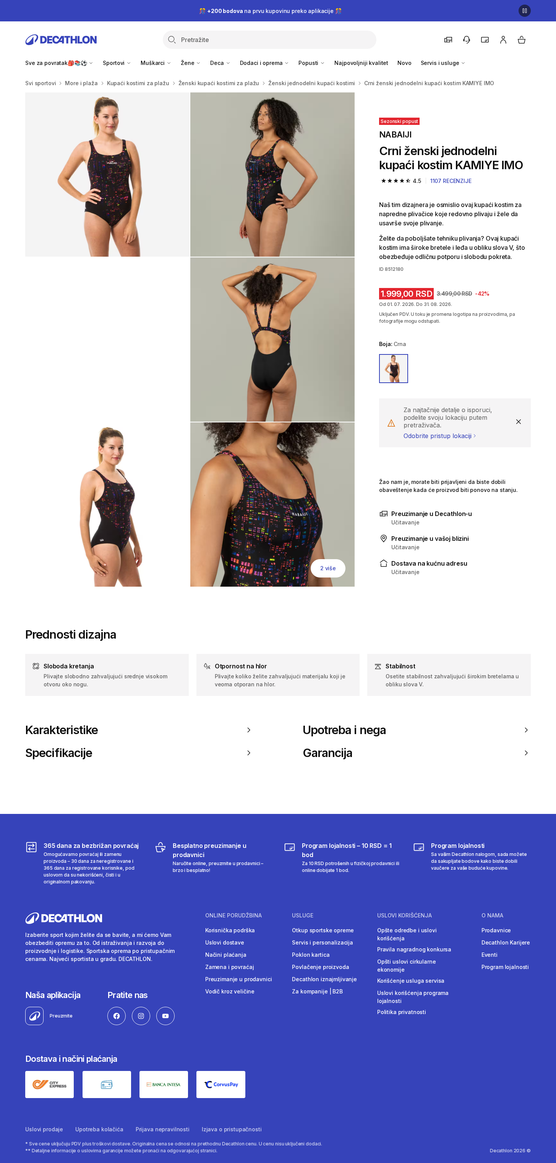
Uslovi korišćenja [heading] (404, 915)
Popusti (309, 63)
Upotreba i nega (344, 730)
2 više (328, 568)
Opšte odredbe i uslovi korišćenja (407, 934)
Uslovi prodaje (44, 1129)
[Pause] (525, 11)
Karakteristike (61, 730)
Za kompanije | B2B (317, 991)
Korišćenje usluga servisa (411, 980)
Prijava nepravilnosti (163, 1129)
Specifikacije (58, 753)
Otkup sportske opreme (322, 930)
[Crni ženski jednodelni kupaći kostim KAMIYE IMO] (107, 174)
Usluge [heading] (302, 915)
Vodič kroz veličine (229, 991)
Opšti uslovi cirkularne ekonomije (406, 965)
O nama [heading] (492, 915)
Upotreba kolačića (99, 1129)
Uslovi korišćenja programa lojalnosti (413, 997)
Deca (217, 63)
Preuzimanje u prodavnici (238, 979)
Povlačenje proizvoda (320, 967)
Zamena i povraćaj (229, 967)
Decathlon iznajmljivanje (324, 979)
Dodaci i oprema (262, 63)
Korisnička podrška (230, 930)
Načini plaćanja (225, 954)
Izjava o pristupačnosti (232, 1129)
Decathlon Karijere (505, 942)
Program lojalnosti (505, 967)
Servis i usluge (441, 63)
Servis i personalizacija (322, 942)
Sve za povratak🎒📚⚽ (56, 63)
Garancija (328, 753)
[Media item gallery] (190, 339)
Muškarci (153, 63)
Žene (188, 63)
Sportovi (114, 63)
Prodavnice (496, 930)
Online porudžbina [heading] (233, 915)
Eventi (489, 954)
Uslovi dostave (224, 942)
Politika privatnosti (401, 1012)
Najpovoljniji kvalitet (361, 63)
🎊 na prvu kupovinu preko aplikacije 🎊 (270, 11)
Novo (404, 63)
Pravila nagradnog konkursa (414, 949)
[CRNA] (393, 368)
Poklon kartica (310, 954)
